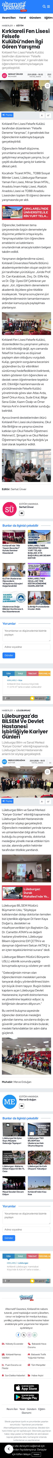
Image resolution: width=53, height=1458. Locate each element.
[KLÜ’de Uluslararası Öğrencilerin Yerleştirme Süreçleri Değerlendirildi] (14, 569)
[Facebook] (18, 1334)
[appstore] (27, 1388)
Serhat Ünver (26, 507)
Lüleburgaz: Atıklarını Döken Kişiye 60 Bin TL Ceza (14, 1169)
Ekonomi (26, 1412)
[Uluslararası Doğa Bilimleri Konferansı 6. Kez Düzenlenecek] (14, 597)
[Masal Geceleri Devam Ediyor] (14, 1182)
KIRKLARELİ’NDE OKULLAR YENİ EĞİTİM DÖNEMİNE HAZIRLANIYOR (37, 582)
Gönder (9, 655)
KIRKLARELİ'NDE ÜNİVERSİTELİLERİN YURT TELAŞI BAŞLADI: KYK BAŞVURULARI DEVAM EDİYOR (39, 551)
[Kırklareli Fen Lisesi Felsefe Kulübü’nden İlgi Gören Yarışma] (26, 95)
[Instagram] (29, 1334)
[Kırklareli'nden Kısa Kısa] (39, 1182)
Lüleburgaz (23, 710)
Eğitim (48, 18)
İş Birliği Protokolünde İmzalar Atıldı (38, 607)
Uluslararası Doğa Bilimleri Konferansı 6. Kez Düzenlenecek (13, 609)
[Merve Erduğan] (10, 1101)
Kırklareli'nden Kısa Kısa (37, 1193)
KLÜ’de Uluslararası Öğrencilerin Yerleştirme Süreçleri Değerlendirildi (13, 582)
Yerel (22, 18)
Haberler (7, 25)
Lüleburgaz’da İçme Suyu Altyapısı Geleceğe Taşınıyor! (12, 1140)
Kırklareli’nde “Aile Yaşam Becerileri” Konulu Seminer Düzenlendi (11, 549)
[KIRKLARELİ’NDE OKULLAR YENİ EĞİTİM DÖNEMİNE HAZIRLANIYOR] (39, 569)
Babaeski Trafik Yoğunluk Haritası (37, 1356)
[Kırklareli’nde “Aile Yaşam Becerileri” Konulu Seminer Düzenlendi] (14, 536)
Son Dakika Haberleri (15, 1375)
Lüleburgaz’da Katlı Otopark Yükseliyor (37, 1167)
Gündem (35, 18)
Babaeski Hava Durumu (37, 1345)
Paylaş (9, 114)
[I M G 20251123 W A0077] (26, 323)
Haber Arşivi (37, 1375)
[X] (23, 1334)
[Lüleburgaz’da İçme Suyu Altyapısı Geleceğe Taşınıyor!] (14, 1129)
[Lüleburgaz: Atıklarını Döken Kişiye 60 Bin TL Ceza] (14, 1157)
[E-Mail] (21, 513)
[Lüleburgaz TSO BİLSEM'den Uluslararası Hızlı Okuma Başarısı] (39, 1129)
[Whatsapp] (34, 1334)
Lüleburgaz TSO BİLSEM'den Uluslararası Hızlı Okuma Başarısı (36, 1142)
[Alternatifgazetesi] (14, 7)
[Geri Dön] (8, 1449)
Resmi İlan (9, 18)
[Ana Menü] (48, 6)
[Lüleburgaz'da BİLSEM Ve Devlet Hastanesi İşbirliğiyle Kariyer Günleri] (26, 782)
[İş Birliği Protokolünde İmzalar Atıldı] (39, 597)
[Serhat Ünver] (10, 508)
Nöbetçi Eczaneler (14, 1343)
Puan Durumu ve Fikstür (11, 1367)
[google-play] (27, 1397)
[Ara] (44, 6)
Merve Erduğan (27, 1099)
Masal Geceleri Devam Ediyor (13, 1193)
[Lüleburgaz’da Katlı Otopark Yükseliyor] (39, 1157)
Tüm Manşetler (38, 1365)
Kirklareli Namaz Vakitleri (11, 1356)
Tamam (36, 1454)
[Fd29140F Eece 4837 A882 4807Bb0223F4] (26, 465)
